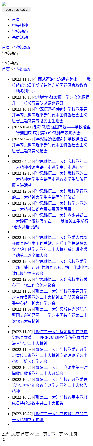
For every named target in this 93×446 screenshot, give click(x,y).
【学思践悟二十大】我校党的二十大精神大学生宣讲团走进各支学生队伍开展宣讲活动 (50, 179)
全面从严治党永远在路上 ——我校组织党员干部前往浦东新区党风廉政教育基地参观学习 (51, 85)
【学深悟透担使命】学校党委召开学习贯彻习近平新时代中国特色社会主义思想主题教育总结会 (50, 145)
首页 (16, 19)
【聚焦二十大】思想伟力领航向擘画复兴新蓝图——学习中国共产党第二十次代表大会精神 (50, 315)
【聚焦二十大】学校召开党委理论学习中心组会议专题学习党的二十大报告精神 (50, 385)
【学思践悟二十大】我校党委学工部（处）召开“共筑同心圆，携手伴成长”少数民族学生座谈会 (51, 267)
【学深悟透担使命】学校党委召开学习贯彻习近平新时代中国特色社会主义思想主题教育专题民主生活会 (50, 115)
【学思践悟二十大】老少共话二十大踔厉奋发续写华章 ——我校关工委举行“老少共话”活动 (50, 221)
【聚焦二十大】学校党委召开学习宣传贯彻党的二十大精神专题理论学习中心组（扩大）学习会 (50, 355)
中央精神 (20, 25)
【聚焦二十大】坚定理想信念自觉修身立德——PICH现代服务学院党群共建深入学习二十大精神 (50, 338)
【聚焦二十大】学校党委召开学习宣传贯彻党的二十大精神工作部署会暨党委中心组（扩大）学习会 (50, 297)
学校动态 (20, 31)
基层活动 (20, 37)
